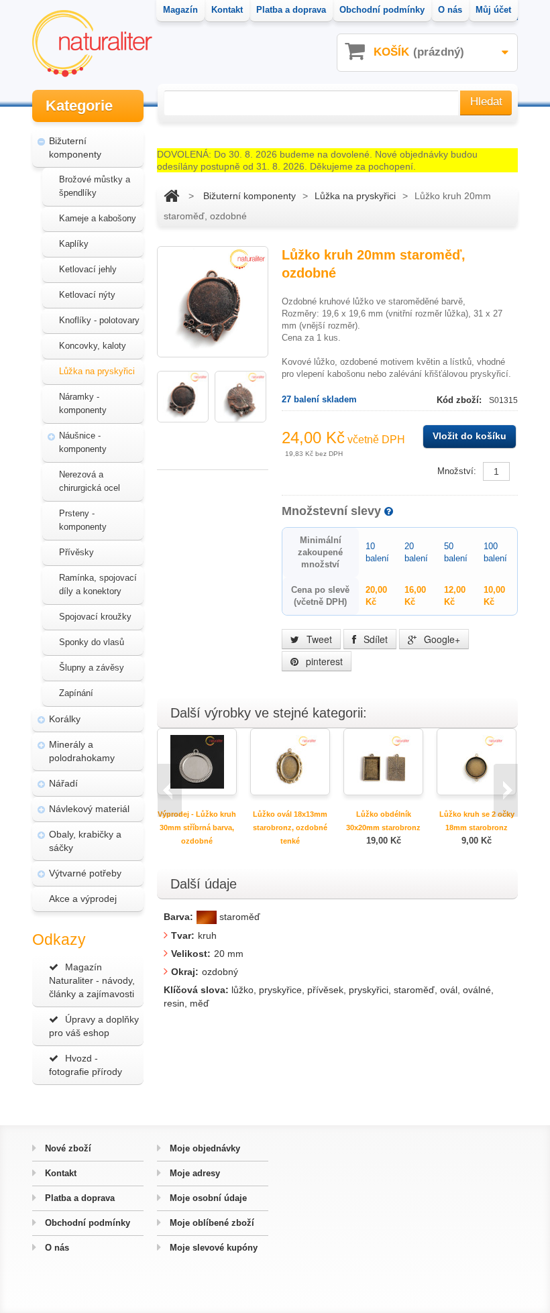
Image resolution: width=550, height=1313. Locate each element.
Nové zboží (66, 1148)
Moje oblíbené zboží (210, 1223)
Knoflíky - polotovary (99, 320)
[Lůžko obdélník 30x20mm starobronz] (383, 761)
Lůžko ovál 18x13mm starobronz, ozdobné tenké (290, 827)
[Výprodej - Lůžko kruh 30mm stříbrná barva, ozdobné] (197, 761)
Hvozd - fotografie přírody (85, 1065)
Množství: (456, 471)
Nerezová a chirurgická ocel (89, 481)
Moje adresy (193, 1173)
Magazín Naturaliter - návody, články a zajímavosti (92, 980)
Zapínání (76, 693)
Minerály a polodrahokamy (82, 751)
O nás (55, 1248)
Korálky (64, 718)
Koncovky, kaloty (92, 346)
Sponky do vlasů (91, 642)
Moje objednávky (203, 1148)
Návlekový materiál (89, 808)
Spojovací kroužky (95, 617)
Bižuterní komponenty (75, 147)
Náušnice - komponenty (83, 442)
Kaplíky (74, 244)
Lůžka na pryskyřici (97, 371)
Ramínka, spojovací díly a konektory (98, 584)
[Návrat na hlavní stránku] (171, 195)
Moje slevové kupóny (212, 1248)
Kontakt (59, 1173)
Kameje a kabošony (97, 218)
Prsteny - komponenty (83, 520)
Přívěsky (76, 552)
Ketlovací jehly (88, 269)
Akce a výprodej (83, 898)
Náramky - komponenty (83, 403)
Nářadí (63, 783)
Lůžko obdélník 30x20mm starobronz (383, 821)
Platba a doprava (78, 1198)
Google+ (440, 639)
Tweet (318, 639)
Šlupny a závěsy (91, 668)
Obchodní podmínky (86, 1223)
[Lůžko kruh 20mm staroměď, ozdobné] (183, 396)
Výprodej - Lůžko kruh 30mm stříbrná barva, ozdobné (197, 827)
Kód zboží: (460, 400)
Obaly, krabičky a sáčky (85, 841)
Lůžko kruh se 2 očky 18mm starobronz (476, 821)
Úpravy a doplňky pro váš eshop (94, 1026)
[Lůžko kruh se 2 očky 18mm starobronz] (477, 761)
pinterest (323, 661)
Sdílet (374, 639)
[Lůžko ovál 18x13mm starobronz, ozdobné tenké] (290, 761)
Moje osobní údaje (207, 1198)
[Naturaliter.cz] (92, 43)
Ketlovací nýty (87, 295)
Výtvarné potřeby (85, 873)
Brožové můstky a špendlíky (94, 186)
